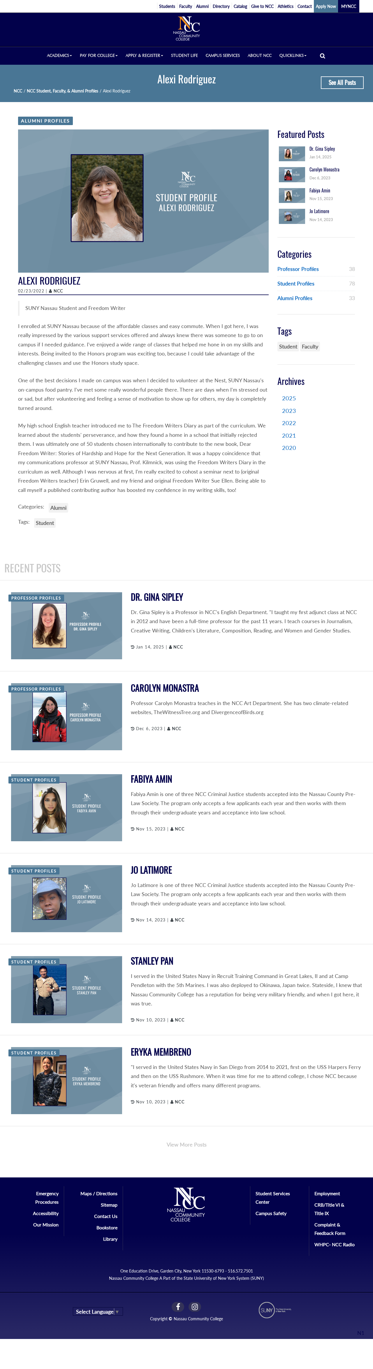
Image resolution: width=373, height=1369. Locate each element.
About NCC (260, 55)
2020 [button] (289, 447)
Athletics (285, 6)
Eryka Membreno (161, 1052)
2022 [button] (289, 422)
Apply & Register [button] (143, 55)
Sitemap (109, 1204)
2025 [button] (289, 398)
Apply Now (326, 6)
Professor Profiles (298, 269)
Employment (327, 1193)
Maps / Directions (98, 1193)
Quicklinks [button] (291, 55)
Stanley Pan (152, 961)
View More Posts (187, 1144)
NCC (18, 90)
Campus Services (223, 55)
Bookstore (106, 1227)
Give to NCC (262, 6)
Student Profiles (295, 283)
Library (110, 1239)
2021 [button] (289, 435)
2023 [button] (289, 410)
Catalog (240, 6)
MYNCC (348, 6)
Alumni (202, 6)
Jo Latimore (151, 870)
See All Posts (342, 82)
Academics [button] (58, 55)
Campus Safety (271, 1213)
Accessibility (46, 1213)
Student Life (184, 55)
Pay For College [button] (97, 55)
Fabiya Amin (151, 779)
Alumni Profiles (45, 120)
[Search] (323, 56)
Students (167, 6)
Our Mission (46, 1224)
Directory (221, 6)
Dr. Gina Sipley (157, 597)
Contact (305, 6)
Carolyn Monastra (165, 688)
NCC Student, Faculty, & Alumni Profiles (62, 90)
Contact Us (105, 1216)
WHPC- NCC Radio (334, 1244)
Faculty (185, 6)
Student (45, 523)
